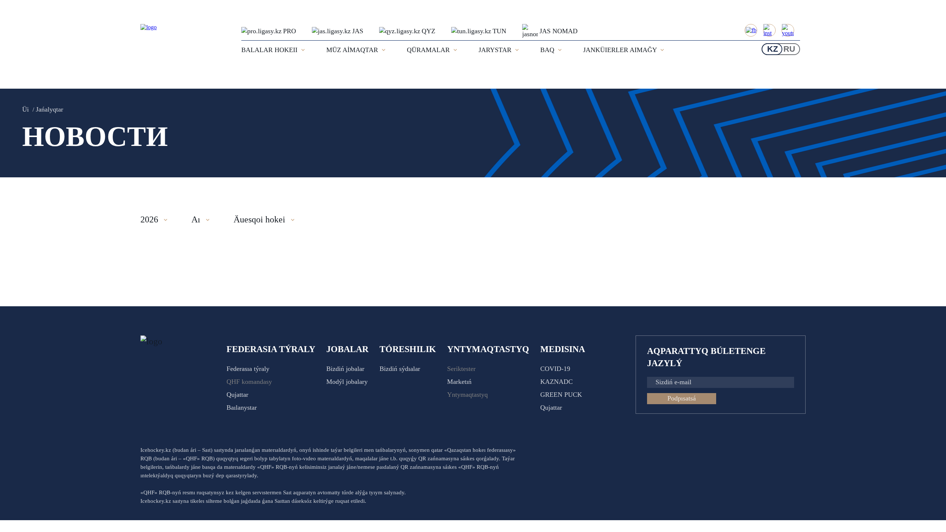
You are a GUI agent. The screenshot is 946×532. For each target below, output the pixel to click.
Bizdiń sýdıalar (400, 368)
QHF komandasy (249, 381)
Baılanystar (242, 407)
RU (789, 49)
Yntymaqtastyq (467, 394)
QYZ (428, 31)
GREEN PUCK (561, 394)
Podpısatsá (681, 398)
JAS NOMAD (559, 31)
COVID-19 (555, 368)
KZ (772, 49)
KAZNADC (556, 381)
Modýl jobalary (347, 381)
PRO (289, 31)
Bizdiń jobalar (345, 368)
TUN (499, 31)
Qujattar (237, 394)
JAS (357, 31)
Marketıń (459, 381)
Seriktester (461, 368)
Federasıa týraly (248, 368)
